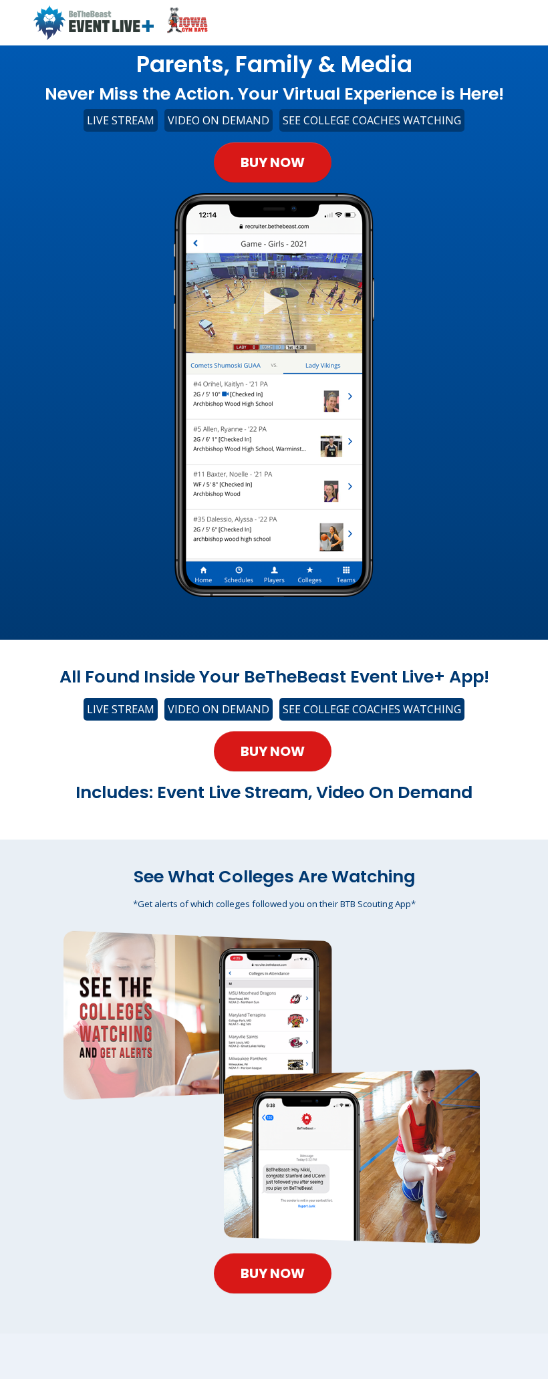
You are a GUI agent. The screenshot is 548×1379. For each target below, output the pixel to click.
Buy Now (273, 162)
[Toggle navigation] (508, 22)
